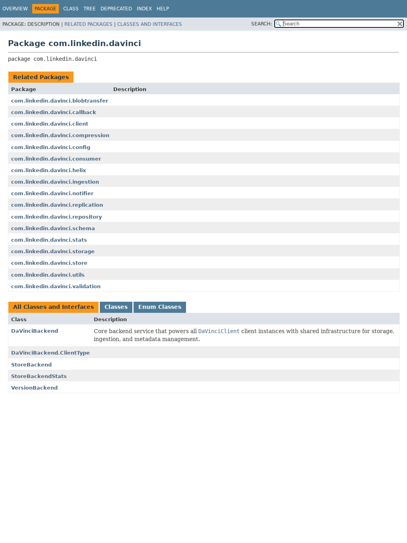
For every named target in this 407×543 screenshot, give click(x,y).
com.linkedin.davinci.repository (56, 217)
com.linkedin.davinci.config (50, 147)
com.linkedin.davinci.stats (49, 240)
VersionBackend (34, 388)
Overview (15, 9)
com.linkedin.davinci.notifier (52, 193)
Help (163, 9)
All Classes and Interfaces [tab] (53, 307)
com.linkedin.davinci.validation (56, 286)
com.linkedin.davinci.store (49, 263)
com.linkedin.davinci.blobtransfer (59, 101)
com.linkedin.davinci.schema (53, 228)
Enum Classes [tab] (159, 307)
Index (144, 9)
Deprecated (116, 9)
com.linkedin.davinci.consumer (56, 159)
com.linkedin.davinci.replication (57, 205)
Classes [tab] (116, 307)
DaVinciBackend (34, 331)
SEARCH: (261, 24)
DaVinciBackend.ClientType (50, 353)
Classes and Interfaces (149, 24)
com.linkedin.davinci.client (49, 124)
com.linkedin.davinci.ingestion (55, 182)
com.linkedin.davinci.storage (53, 251)
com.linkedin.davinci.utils (48, 275)
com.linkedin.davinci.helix (48, 170)
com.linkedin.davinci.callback (53, 112)
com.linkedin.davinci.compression (60, 135)
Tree (89, 9)
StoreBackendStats (39, 376)
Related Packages (88, 24)
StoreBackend (31, 365)
